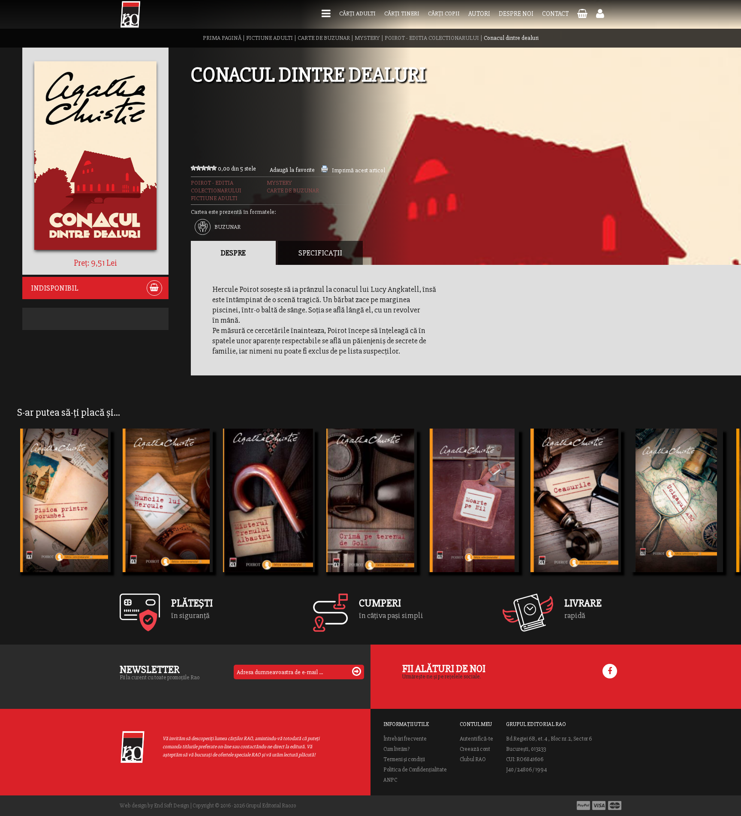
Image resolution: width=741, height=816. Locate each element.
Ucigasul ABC (660, 514)
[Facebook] (609, 671)
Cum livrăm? (396, 749)
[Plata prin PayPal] (583, 805)
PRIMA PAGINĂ (222, 38)
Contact (555, 14)
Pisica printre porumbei (64, 514)
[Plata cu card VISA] (599, 805)
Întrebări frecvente (405, 738)
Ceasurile (550, 514)
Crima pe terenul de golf (370, 514)
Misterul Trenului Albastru (268, 514)
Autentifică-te (476, 739)
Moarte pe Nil (456, 514)
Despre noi (516, 14)
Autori (479, 14)
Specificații (320, 253)
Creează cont (475, 749)
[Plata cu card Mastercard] (614, 805)
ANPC (390, 780)
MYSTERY (367, 38)
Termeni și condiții (404, 759)
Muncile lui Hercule (161, 514)
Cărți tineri (401, 13)
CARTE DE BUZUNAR (324, 38)
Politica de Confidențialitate (415, 769)
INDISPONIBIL (54, 288)
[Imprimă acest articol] (324, 170)
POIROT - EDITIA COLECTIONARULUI (432, 38)
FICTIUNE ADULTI (269, 38)
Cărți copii (444, 13)
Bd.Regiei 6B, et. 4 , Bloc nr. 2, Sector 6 (549, 738)
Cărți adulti (357, 13)
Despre (233, 253)
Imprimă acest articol (358, 170)
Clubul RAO (473, 759)
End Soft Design (171, 805)
